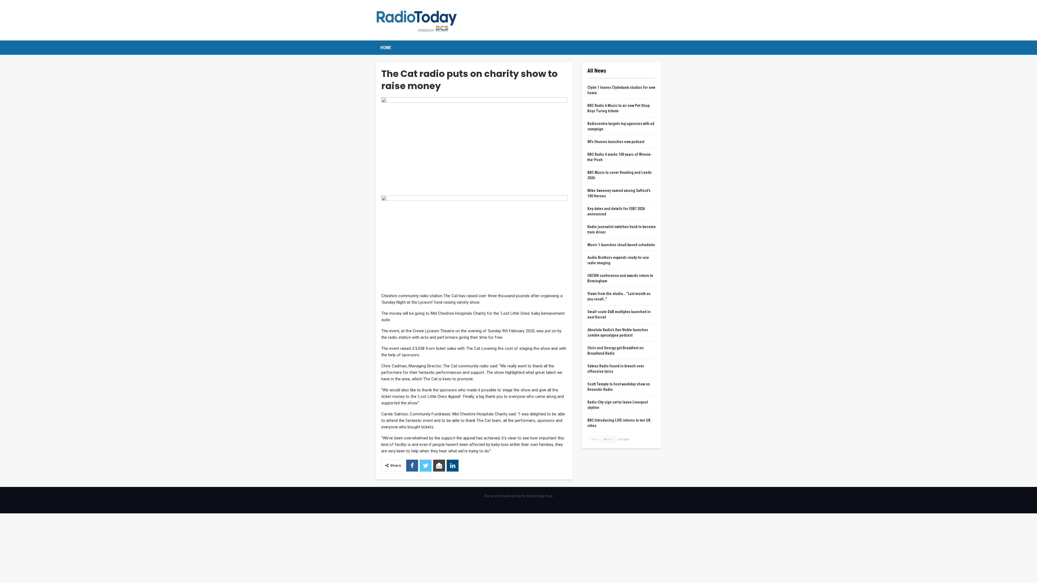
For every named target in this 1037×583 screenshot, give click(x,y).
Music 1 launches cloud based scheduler (621, 245)
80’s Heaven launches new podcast (615, 142)
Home (385, 47)
